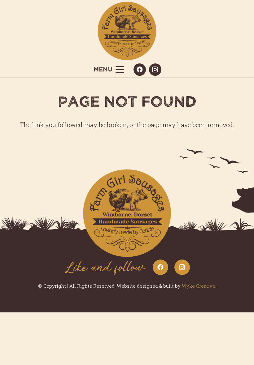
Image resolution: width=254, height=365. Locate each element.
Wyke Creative (198, 286)
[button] (109, 69)
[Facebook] (140, 69)
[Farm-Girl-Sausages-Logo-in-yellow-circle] (127, 31)
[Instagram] (155, 69)
